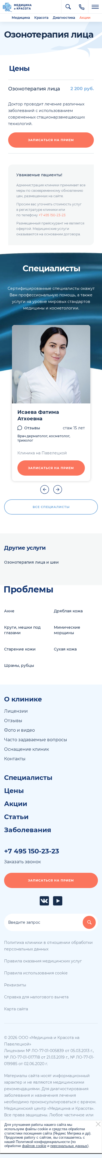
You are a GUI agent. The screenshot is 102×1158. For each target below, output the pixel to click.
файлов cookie (34, 1146)
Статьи (16, 817)
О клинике (23, 699)
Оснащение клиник (26, 749)
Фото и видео (19, 730)
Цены (14, 791)
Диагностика (64, 18)
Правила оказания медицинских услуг (43, 961)
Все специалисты (51, 507)
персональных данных (68, 1146)
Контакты (15, 758)
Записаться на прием (51, 140)
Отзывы (32, 428)
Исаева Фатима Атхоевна (38, 415)
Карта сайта (16, 1009)
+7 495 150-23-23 (52, 215)
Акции (84, 18)
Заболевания (27, 830)
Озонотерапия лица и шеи (31, 562)
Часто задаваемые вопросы (35, 739)
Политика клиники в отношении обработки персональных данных (48, 946)
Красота (41, 18)
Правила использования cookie (35, 973)
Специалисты (28, 778)
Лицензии (16, 711)
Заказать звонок (22, 861)
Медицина (21, 18)
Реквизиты (15, 985)
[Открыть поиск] (68, 7)
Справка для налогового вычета (36, 997)
